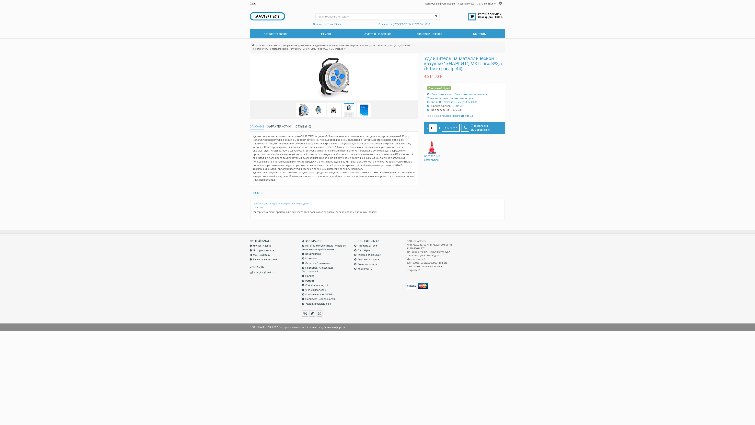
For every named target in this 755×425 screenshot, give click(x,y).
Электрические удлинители (296, 45)
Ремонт (309, 280)
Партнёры (364, 250)
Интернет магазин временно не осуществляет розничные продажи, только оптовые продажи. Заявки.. (315, 212)
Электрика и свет (268, 45)
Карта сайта (365, 268)
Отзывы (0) (303, 126)
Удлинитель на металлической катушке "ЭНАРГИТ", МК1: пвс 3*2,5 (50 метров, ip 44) (301, 48)
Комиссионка (313, 253)
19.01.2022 (258, 207)
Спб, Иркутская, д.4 (316, 285)
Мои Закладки (261, 254)
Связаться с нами (368, 259)
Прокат (309, 275)
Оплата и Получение (317, 263)
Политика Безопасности (320, 299)
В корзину (451, 128)
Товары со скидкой (369, 254)
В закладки (481, 125)
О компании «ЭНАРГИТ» (319, 294)
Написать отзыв (463, 115)
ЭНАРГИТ (457, 105)
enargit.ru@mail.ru (264, 272)
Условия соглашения (318, 303)
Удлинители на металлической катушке (336, 45)
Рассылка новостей (265, 259)
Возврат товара (368, 264)
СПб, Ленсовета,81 (316, 289)
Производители (367, 245)
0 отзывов (444, 115)
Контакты (311, 258)
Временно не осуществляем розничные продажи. (281, 203)
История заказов (263, 250)
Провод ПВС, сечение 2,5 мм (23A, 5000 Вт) (386, 45)
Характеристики (279, 126)
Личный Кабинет (263, 245)
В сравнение (482, 129)
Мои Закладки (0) (486, 3)
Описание (257, 126)
